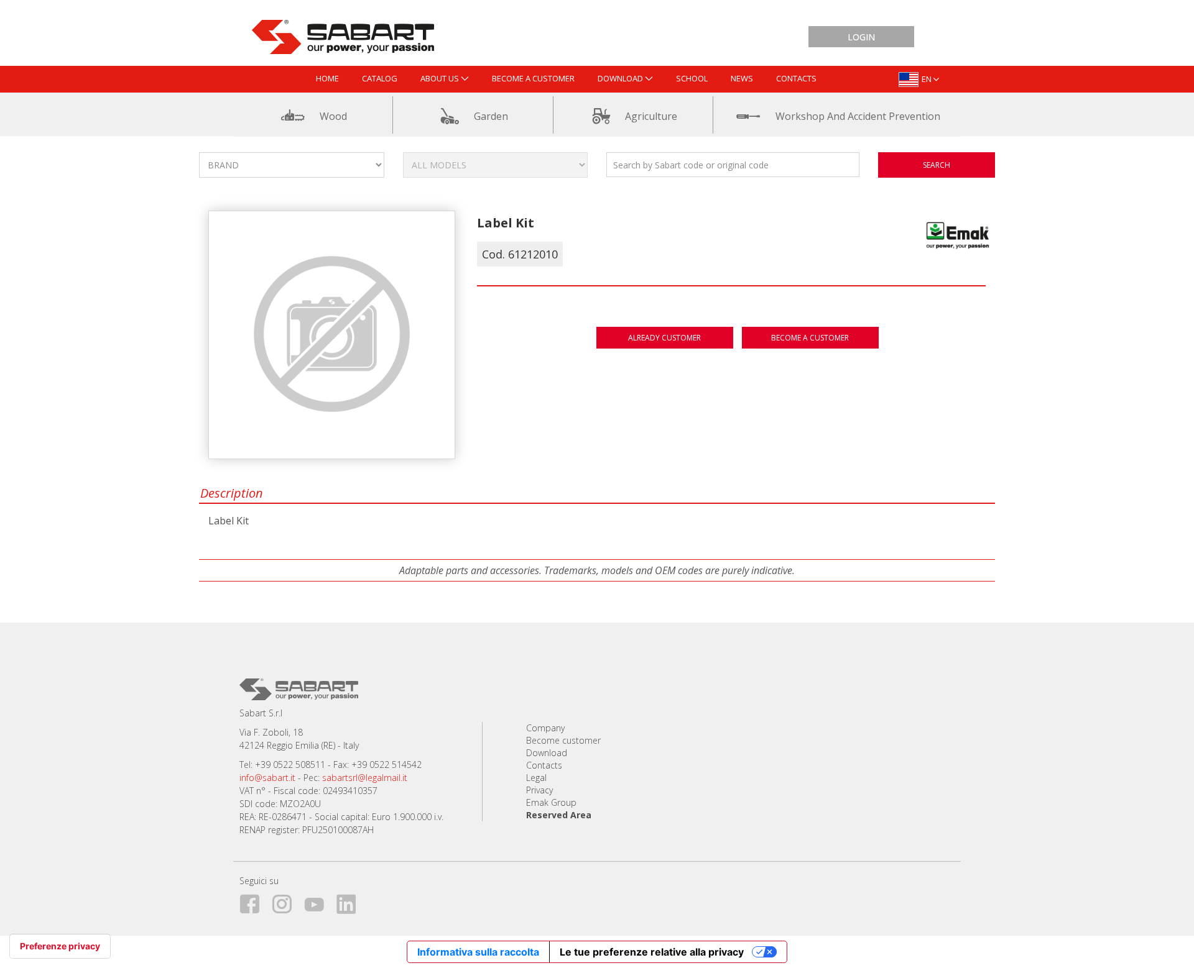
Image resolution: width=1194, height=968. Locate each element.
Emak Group (551, 802)
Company (545, 728)
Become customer (563, 740)
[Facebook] (254, 901)
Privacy (539, 790)
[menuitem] (327, 79)
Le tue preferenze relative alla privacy (652, 952)
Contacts (544, 765)
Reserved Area (558, 815)
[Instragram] (287, 901)
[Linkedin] (351, 901)
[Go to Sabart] (343, 34)
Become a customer (810, 337)
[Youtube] (319, 901)
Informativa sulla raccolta (478, 952)
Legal (536, 777)
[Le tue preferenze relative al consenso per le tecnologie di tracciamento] (60, 946)
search (936, 165)
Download (546, 753)
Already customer (664, 337)
